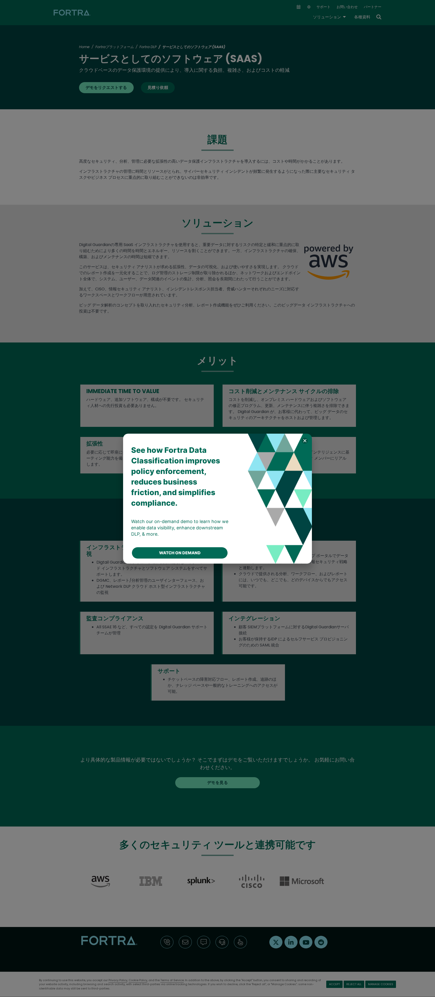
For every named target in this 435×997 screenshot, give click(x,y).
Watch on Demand (180, 552)
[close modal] (305, 441)
